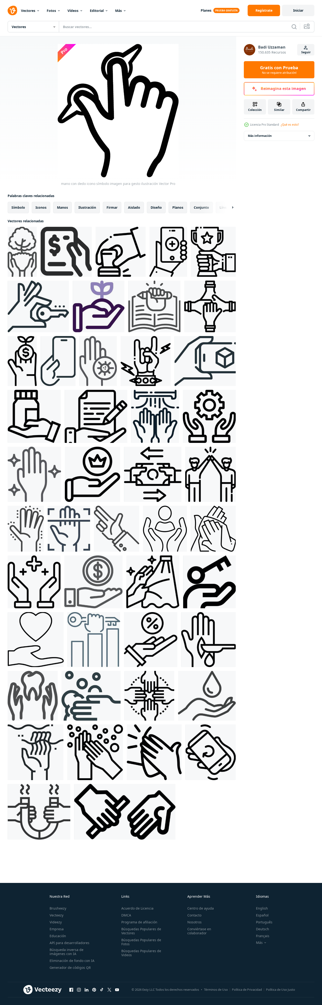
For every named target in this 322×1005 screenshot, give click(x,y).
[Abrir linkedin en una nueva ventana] (86, 989)
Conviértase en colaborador (199, 931)
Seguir (306, 52)
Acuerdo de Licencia (137, 908)
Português (264, 922)
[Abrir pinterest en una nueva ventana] (94, 989)
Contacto (194, 915)
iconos (41, 207)
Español (262, 915)
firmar (112, 207)
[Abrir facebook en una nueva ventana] (71, 989)
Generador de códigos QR (70, 967)
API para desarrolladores (69, 943)
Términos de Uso (216, 989)
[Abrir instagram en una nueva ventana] (79, 989)
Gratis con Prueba (279, 70)
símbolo (18, 207)
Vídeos (72, 10)
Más (118, 10)
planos (177, 207)
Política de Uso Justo (280, 989)
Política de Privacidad (247, 989)
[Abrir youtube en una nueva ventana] (117, 989)
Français (262, 936)
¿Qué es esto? (290, 125)
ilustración (87, 207)
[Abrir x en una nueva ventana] (109, 989)
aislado (134, 207)
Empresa (57, 929)
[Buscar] (294, 27)
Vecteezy (56, 915)
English (262, 908)
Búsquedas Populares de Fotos (141, 942)
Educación (58, 936)
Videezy (56, 922)
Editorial (97, 10)
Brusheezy (58, 908)
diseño (156, 207)
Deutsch (262, 929)
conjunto (201, 207)
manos (62, 207)
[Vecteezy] (12, 10)
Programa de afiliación (139, 922)
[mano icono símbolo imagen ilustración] (22, 252)
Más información (260, 136)
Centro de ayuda (200, 908)
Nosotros (194, 922)
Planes (206, 10)
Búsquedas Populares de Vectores (141, 931)
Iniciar (298, 10)
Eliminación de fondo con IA (72, 960)
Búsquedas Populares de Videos (141, 953)
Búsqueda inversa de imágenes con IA (66, 951)
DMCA (126, 915)
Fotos (51, 10)
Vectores (28, 10)
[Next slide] (228, 207)
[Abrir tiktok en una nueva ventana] (102, 989)
